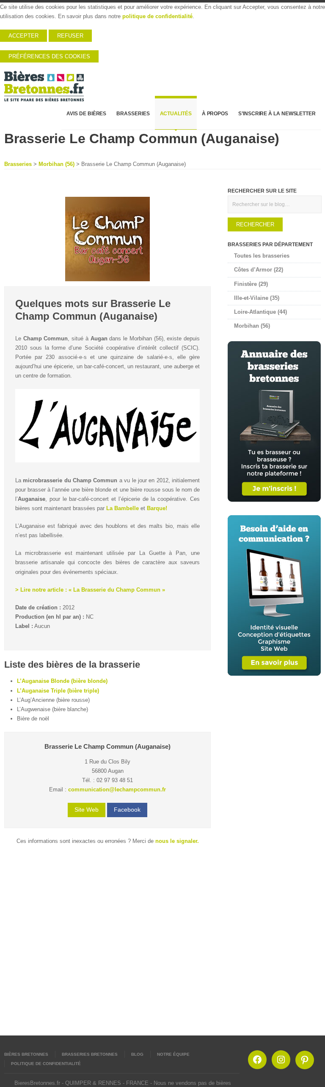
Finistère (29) (251, 284)
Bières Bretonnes (26, 1054)
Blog (137, 1054)
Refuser (70, 36)
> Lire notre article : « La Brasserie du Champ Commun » (90, 590)
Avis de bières (86, 114)
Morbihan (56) (56, 164)
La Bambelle (122, 508)
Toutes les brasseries (261, 256)
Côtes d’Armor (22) (258, 269)
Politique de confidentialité (46, 1063)
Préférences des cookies (49, 56)
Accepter (23, 36)
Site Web (86, 809)
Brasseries (132, 114)
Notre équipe (173, 1054)
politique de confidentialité (157, 16)
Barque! (157, 508)
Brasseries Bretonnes (90, 1054)
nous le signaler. (177, 841)
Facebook (127, 809)
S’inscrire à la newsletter (277, 114)
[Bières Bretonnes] (44, 83)
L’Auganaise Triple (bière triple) (58, 691)
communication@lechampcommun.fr (117, 789)
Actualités (176, 114)
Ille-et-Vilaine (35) (256, 298)
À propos (215, 114)
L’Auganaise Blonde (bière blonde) (62, 681)
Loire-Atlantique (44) (260, 312)
